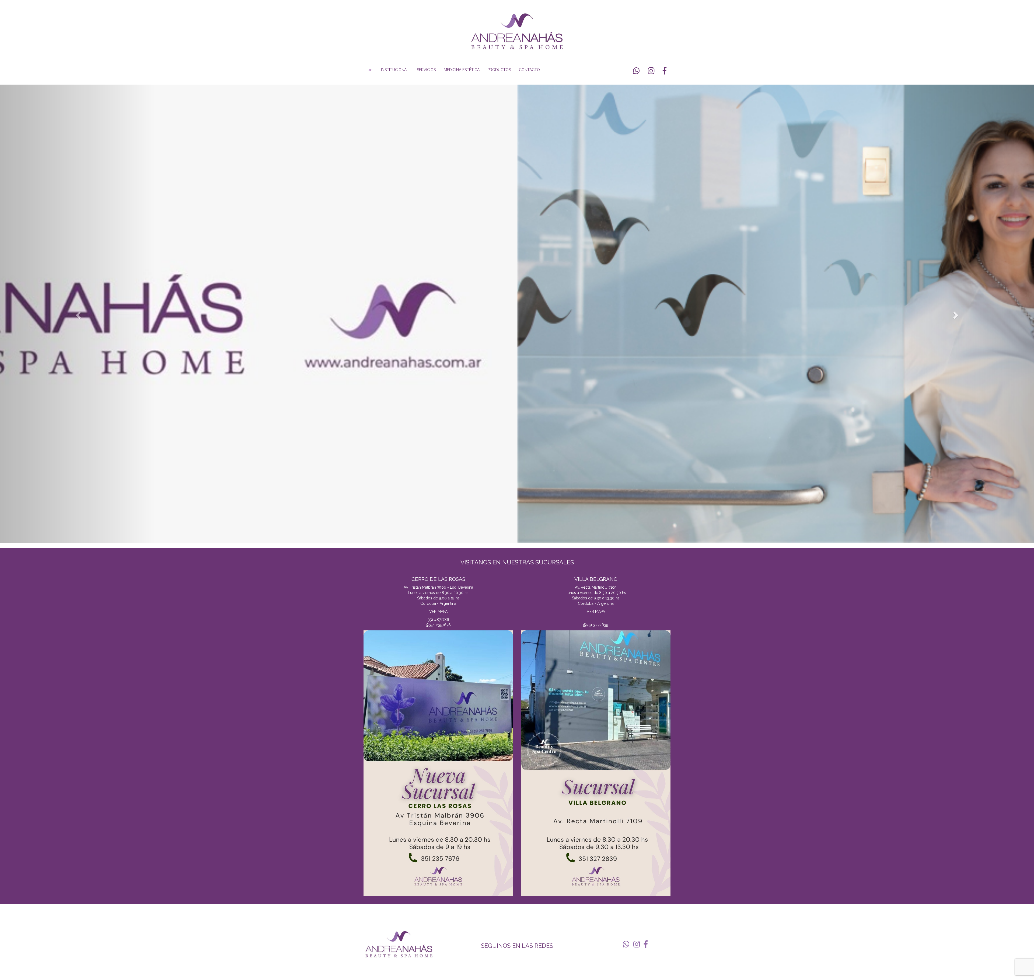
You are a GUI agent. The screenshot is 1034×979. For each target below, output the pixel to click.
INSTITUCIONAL (395, 70)
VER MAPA (438, 611)
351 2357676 (440, 625)
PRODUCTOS (499, 70)
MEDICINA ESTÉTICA (462, 70)
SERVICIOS (426, 70)
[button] (77, 314)
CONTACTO (529, 70)
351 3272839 (597, 625)
